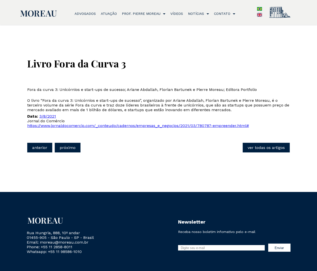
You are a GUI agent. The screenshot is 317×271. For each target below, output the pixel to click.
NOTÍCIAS (196, 14)
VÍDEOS (176, 14)
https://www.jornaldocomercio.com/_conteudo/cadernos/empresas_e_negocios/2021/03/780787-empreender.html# (138, 125)
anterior (39, 147)
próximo (68, 147)
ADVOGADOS (85, 14)
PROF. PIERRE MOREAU (142, 14)
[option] (259, 16)
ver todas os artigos (266, 147)
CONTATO (223, 14)
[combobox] (257, 9)
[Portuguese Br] (259, 10)
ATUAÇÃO (109, 14)
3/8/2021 (47, 116)
